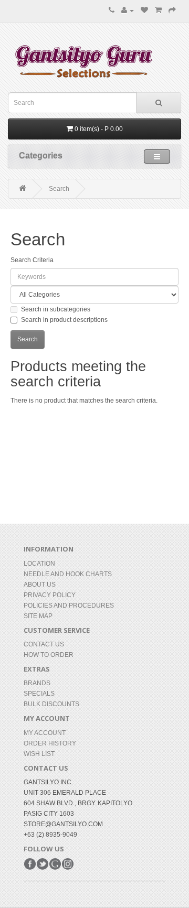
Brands (37, 683)
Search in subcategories (55, 309)
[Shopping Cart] (158, 10)
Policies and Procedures (69, 605)
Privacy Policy (50, 595)
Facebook (30, 864)
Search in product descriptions (64, 319)
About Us (40, 584)
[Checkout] (172, 10)
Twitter (42, 864)
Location (39, 563)
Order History (50, 743)
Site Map (38, 616)
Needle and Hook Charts (68, 574)
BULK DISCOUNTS (51, 704)
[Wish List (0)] (144, 10)
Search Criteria (32, 260)
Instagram (67, 864)
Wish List (39, 754)
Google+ (55, 864)
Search (59, 188)
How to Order (49, 654)
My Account (45, 733)
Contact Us (44, 644)
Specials (39, 693)
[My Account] (127, 10)
